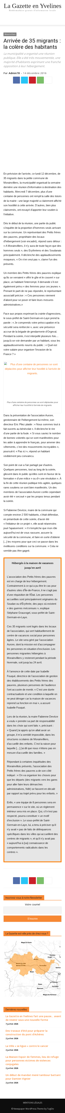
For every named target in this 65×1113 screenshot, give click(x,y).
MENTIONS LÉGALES (32, 1102)
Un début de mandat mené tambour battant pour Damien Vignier (33, 1076)
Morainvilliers (10, 34)
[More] (48, 80)
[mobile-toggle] (5, 20)
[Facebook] (16, 80)
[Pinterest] (32, 80)
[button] (60, 20)
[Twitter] (24, 80)
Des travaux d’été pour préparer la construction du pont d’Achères (26, 1032)
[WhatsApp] (40, 80)
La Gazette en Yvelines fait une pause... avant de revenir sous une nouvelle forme (33, 1018)
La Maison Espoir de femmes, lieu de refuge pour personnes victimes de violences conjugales (32, 1060)
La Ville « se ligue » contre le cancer (27, 1046)
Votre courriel (32, 904)
